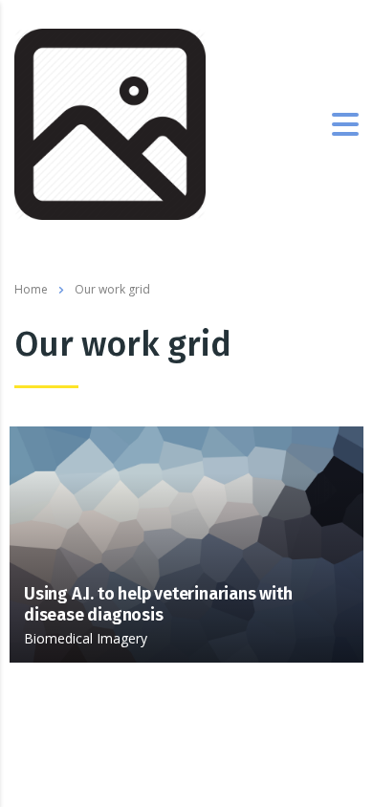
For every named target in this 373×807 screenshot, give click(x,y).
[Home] (110, 122)
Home (31, 289)
